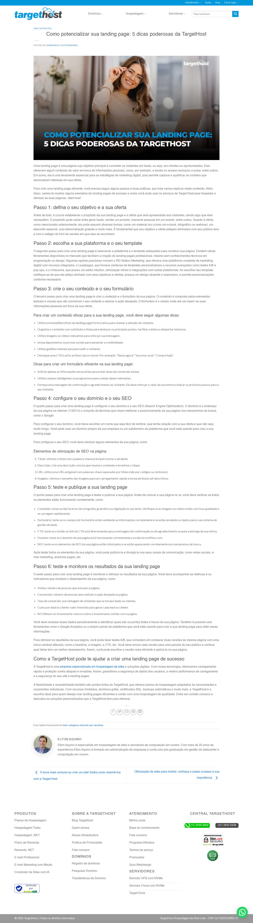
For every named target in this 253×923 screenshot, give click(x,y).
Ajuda (208, 2)
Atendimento (192, 2)
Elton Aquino (69, 45)
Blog (217, 2)
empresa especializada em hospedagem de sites (92, 666)
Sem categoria (42, 29)
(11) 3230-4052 (199, 825)
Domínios (94, 13)
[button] (242, 912)
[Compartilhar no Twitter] (120, 712)
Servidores (176, 13)
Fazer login (230, 2)
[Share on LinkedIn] (140, 712)
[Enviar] (235, 14)
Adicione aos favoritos (91, 725)
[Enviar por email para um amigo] (127, 712)
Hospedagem (135, 13)
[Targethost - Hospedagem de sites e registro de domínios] (38, 14)
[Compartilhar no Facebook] (113, 712)
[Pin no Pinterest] (133, 712)
